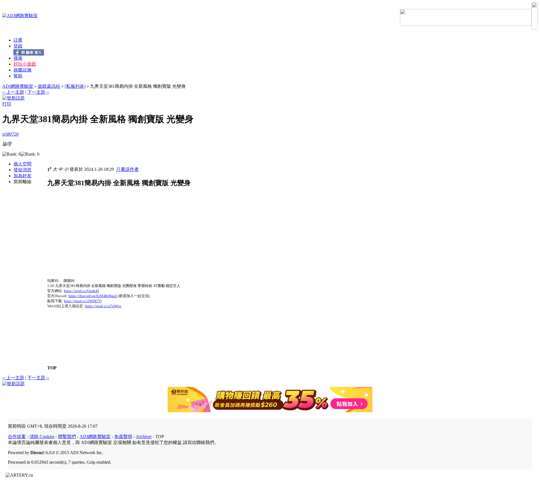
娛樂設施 (23, 70)
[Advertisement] (94, 238)
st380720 (10, 134)
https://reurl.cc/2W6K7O (83, 301)
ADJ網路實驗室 (17, 86)
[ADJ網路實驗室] (20, 15)
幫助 (18, 75)
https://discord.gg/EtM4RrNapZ (92, 296)
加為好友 (23, 175)
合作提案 (17, 436)
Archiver (144, 436)
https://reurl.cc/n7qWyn (103, 306)
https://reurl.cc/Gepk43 (81, 291)
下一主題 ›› (38, 92)
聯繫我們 (67, 436)
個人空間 (23, 164)
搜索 (18, 58)
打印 (6, 104)
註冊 (18, 40)
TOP (52, 367)
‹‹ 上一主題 (13, 92)
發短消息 (23, 169)
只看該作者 (127, 169)
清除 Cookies (42, 436)
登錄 (18, 46)
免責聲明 (123, 436)
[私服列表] (75, 86)
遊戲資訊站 (49, 86)
